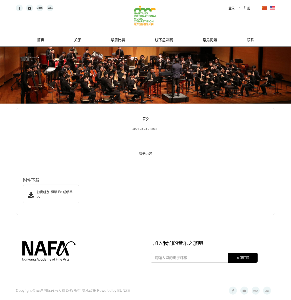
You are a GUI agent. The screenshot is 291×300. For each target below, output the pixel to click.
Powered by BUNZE (113, 290)
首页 (40, 39)
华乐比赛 (118, 39)
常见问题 (210, 39)
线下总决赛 (164, 39)
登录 (231, 7)
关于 (77, 39)
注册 (247, 7)
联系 (250, 39)
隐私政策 (89, 290)
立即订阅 (242, 257)
